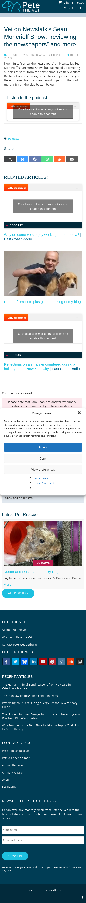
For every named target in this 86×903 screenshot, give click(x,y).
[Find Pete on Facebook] (6, 662)
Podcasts (13, 138)
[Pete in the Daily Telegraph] (80, 662)
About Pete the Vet (14, 630)
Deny (43, 458)
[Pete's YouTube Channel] (43, 662)
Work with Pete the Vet (17, 637)
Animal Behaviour (14, 765)
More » (8, 584)
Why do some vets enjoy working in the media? (41, 235)
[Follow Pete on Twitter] (15, 662)
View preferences (43, 469)
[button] (79, 413)
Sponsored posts (19, 498)
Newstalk (41, 54)
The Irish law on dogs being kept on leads (30, 696)
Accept (43, 447)
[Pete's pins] (52, 662)
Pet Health (9, 787)
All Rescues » (18, 593)
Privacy (30, 890)
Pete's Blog (14, 54)
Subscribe (15, 856)
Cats (25, 54)
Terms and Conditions (48, 890)
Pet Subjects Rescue (15, 751)
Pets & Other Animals (16, 758)
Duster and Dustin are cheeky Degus (33, 572)
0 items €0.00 (73, 2)
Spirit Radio (55, 54)
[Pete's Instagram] (61, 662)
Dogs (32, 54)
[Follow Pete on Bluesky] (24, 662)
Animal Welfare (12, 772)
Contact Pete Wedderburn (19, 644)
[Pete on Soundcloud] (70, 662)
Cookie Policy (41, 478)
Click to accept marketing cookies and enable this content (43, 111)
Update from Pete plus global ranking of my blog (42, 302)
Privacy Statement (44, 483)
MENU (69, 8)
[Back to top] (82, 897)
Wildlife (7, 780)
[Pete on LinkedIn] (34, 662)
